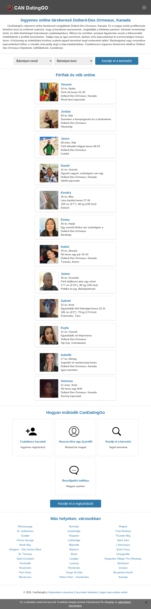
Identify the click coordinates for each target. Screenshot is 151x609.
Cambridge (74, 531)
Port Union (25, 572)
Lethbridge (74, 540)
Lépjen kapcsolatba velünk (113, 592)
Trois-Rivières (123, 531)
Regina (123, 526)
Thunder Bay (123, 535)
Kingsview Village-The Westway (123, 558)
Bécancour (25, 577)
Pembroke (74, 567)
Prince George (25, 540)
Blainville (74, 544)
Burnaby (74, 526)
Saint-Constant (25, 558)
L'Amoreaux (123, 544)
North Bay (25, 544)
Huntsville (25, 563)
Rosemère (25, 567)
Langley (74, 558)
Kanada (123, 577)
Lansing (74, 563)
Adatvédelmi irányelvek (61, 592)
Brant (74, 554)
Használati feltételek (86, 592)
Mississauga (25, 526)
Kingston (74, 535)
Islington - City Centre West (25, 549)
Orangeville (123, 554)
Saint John (123, 540)
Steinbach (123, 563)
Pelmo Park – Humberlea (74, 577)
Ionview (123, 567)
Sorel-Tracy (123, 549)
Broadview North (123, 572)
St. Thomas (25, 554)
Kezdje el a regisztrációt (75, 503)
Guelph (25, 535)
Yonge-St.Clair (74, 572)
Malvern (74, 549)
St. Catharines (25, 531)
